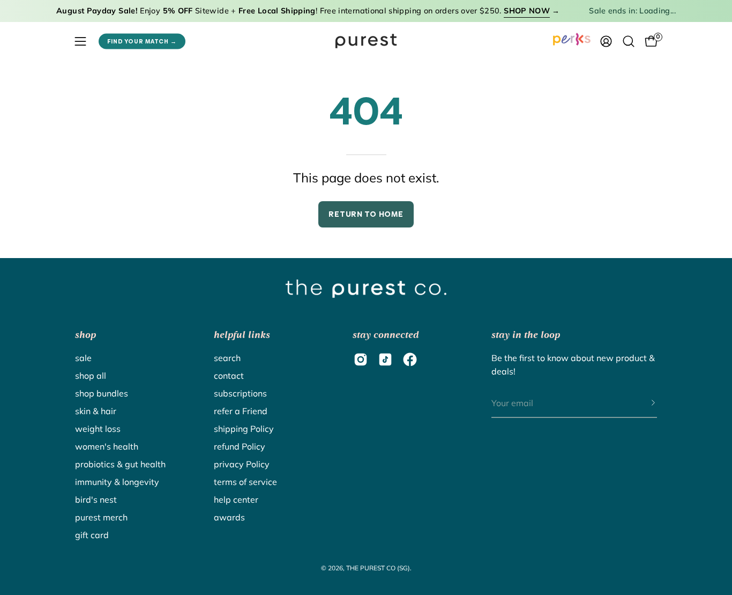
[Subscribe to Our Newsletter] (642, 403)
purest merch (101, 517)
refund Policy (239, 446)
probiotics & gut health (120, 464)
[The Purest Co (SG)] (366, 41)
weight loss (98, 428)
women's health (106, 446)
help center (236, 499)
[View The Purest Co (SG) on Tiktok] (385, 359)
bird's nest (96, 499)
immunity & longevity (117, 481)
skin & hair (95, 411)
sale (83, 357)
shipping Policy (244, 428)
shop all (90, 375)
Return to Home (365, 214)
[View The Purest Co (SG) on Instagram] (361, 359)
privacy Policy (242, 464)
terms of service (245, 481)
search (227, 357)
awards (229, 517)
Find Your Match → (142, 41)
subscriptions (240, 393)
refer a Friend (240, 411)
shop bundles (101, 393)
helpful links (242, 335)
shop (85, 335)
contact (229, 375)
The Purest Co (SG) (378, 568)
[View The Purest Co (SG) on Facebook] (410, 359)
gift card (92, 535)
